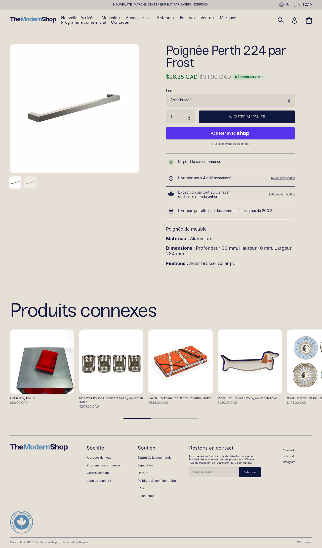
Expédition (145, 465)
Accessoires (138, 18)
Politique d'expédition (281, 194)
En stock (187, 18)
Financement (147, 496)
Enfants (164, 18)
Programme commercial (83, 22)
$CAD (307, 5)
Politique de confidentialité (157, 481)
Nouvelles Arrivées (79, 18)
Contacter (120, 22)
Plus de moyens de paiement (230, 143)
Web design (304, 542)
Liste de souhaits (99, 481)
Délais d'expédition (283, 178)
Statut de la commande (155, 457)
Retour (143, 473)
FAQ (141, 488)
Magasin (110, 18)
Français (293, 5)
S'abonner (250, 472)
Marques (228, 18)
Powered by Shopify (75, 542)
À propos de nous (99, 457)
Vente (206, 18)
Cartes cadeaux (98, 473)
